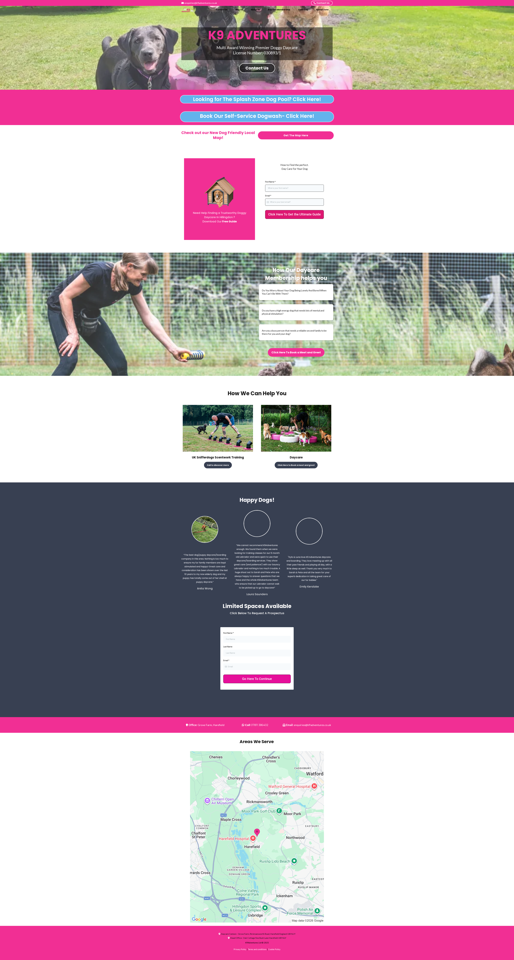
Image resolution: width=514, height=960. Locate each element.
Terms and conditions (257, 949)
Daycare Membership (279, 9)
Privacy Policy (240, 949)
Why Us (239, 9)
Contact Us (221, 9)
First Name (270, 182)
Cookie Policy (274, 949)
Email (268, 196)
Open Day (303, 9)
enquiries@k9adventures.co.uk (200, 2)
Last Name (227, 647)
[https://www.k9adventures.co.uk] (188, 10)
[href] (257, 837)
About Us (255, 9)
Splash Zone (322, 9)
